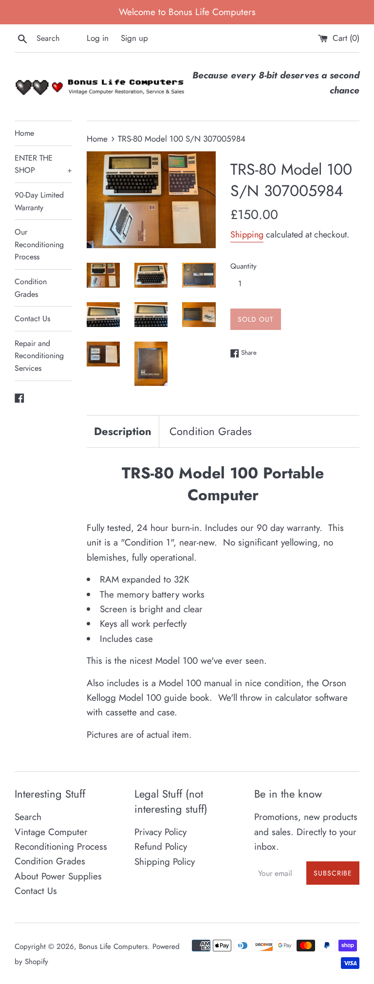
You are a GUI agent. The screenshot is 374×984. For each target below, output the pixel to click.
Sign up (134, 38)
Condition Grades (31, 288)
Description (122, 431)
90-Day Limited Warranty (39, 201)
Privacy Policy (160, 831)
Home (24, 133)
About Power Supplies (58, 876)
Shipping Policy (164, 861)
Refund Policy (160, 846)
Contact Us (32, 318)
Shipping (246, 234)
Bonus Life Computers (113, 946)
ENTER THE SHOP (43, 164)
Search (28, 816)
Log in (98, 38)
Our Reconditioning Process (39, 244)
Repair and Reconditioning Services (39, 356)
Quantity (243, 266)
